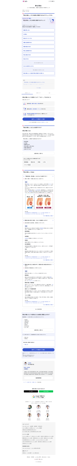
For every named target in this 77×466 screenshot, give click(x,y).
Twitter (48, 456)
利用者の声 (40, 426)
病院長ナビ (24, 452)
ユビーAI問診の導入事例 (35, 448)
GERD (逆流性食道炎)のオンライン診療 (29, 441)
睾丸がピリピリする (27, 38)
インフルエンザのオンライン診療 (42, 439)
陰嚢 (28, 184)
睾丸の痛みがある (27, 54)
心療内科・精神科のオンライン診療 (46, 436)
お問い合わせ (44, 456)
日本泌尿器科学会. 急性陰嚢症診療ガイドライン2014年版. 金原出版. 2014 (37, 212)
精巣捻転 (30, 191)
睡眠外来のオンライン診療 (27, 438)
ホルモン (49, 184)
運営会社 (28, 456)
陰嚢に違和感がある (27, 42)
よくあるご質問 (38, 456)
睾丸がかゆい (26, 59)
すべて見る (44, 403)
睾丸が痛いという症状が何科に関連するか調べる (33, 73)
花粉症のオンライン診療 (26, 443)
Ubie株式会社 (39, 461)
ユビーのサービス (25, 426)
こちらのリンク (31, 280)
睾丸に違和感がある (27, 50)
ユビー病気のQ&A (35, 452)
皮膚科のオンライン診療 (48, 438)
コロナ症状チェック (43, 122)
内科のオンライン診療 (35, 436)
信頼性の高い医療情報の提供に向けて (28, 355)
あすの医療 (29, 452)
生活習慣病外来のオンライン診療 (28, 439)
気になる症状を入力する (28, 66)
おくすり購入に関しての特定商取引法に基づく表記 (31, 431)
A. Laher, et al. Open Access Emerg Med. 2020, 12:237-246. (36, 258)
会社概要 (31, 426)
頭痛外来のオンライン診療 (38, 438)
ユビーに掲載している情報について (28, 356)
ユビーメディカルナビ (26, 448)
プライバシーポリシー (29, 25)
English (41, 459)
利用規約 (23, 25)
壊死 (50, 277)
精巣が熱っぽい (26, 30)
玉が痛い (25, 34)
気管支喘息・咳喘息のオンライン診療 (44, 441)
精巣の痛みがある (27, 46)
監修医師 (35, 426)
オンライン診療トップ (26, 436)
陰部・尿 (26, 344)
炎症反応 (26, 238)
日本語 (36, 459)
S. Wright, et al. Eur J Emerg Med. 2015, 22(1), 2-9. (34, 302)
